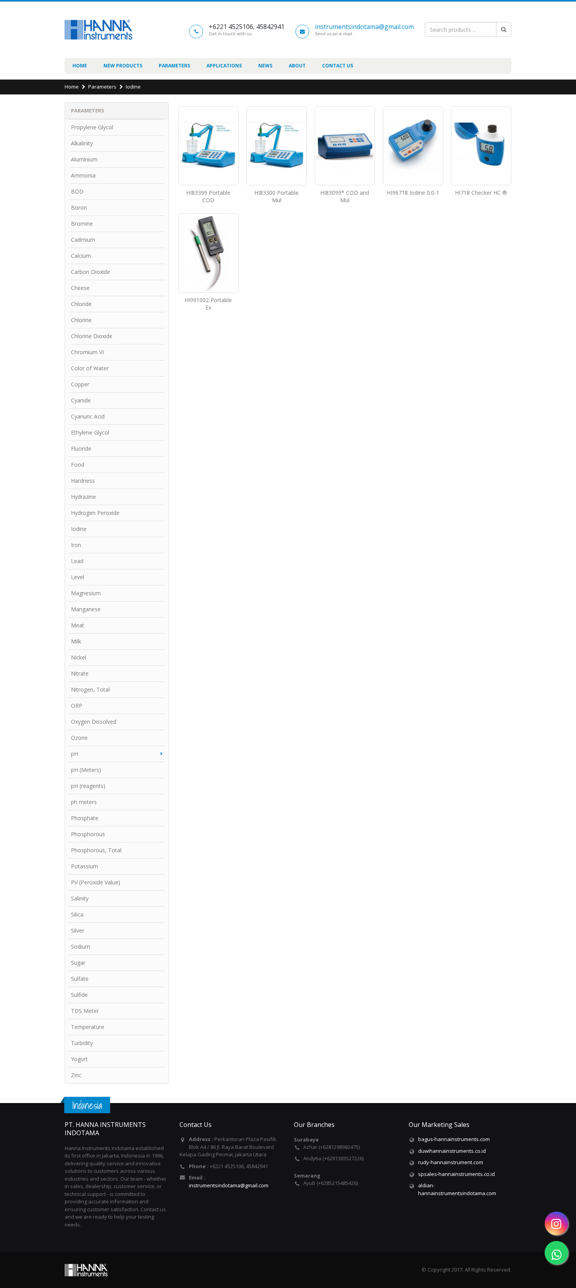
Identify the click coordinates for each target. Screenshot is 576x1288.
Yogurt (79, 1059)
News (265, 65)
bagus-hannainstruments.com (454, 1139)
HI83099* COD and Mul (344, 196)
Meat (77, 625)
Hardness (83, 480)
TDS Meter (85, 1010)
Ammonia (83, 175)
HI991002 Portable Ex (208, 303)
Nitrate (80, 673)
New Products (122, 65)
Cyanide (81, 400)
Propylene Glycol (92, 127)
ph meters (84, 802)
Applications (224, 65)
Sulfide (79, 994)
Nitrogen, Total (90, 689)
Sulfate (80, 978)
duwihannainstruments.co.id (452, 1150)
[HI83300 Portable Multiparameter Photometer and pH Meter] (276, 146)
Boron (79, 207)
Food (77, 464)
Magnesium (86, 593)
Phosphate (84, 818)
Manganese (86, 609)
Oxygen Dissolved (93, 721)
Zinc (76, 1075)
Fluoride (81, 448)
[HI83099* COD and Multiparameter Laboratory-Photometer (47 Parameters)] (344, 146)
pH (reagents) (88, 786)
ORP (76, 705)
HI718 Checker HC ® (481, 192)
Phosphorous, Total (96, 850)
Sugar (78, 962)
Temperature (87, 1027)
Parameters (174, 65)
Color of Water (90, 368)
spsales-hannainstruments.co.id (456, 1173)
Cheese (80, 288)
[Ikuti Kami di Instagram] (556, 1223)
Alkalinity (82, 143)
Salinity (80, 898)
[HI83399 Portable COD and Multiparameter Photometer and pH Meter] (208, 146)
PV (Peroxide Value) (95, 882)
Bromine (82, 223)
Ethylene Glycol (90, 432)
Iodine (133, 86)
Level (77, 577)
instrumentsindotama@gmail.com (364, 26)
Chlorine (81, 320)
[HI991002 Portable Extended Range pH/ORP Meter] (208, 253)
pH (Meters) (86, 770)
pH (74, 753)
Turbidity (82, 1043)
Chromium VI (87, 352)
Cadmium (83, 239)
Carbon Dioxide (90, 271)
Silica (77, 914)
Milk (76, 641)
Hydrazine (83, 496)
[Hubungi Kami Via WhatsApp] (556, 1252)
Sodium (80, 946)
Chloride (81, 304)
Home (79, 65)
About (297, 65)
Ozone (79, 737)
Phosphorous (88, 834)
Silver (77, 930)
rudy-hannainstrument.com (450, 1162)
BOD (77, 191)
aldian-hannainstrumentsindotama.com (457, 1189)
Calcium (81, 255)
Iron (76, 545)
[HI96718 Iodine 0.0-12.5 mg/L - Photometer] (413, 146)
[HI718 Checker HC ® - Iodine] (481, 146)
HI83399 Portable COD (208, 196)
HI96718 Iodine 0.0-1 (413, 192)
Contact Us (337, 65)
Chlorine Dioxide (91, 336)
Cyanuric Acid (88, 416)
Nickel (78, 657)
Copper (80, 384)
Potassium (84, 866)
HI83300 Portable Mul (276, 196)
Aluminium (84, 159)
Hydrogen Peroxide (95, 512)
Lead (77, 561)
